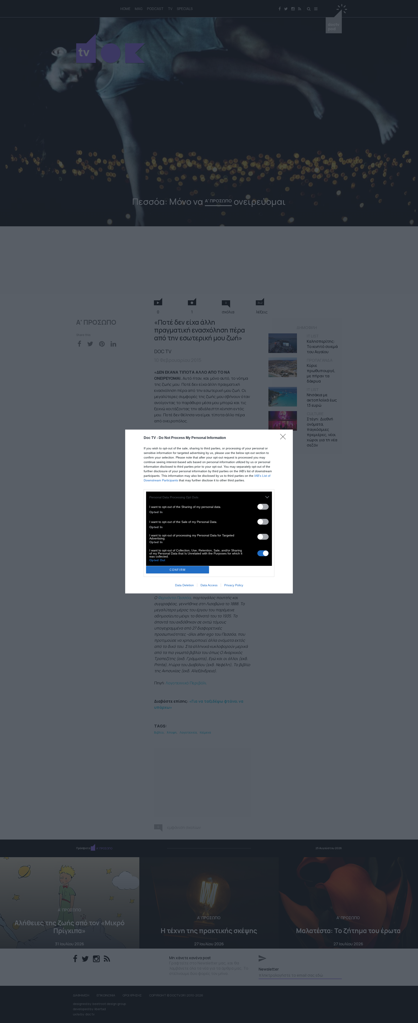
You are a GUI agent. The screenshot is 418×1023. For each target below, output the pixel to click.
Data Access (209, 585)
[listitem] (209, 497)
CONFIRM (178, 569)
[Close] (284, 438)
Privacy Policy (233, 585)
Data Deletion (184, 585)
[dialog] (209, 511)
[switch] (263, 507)
